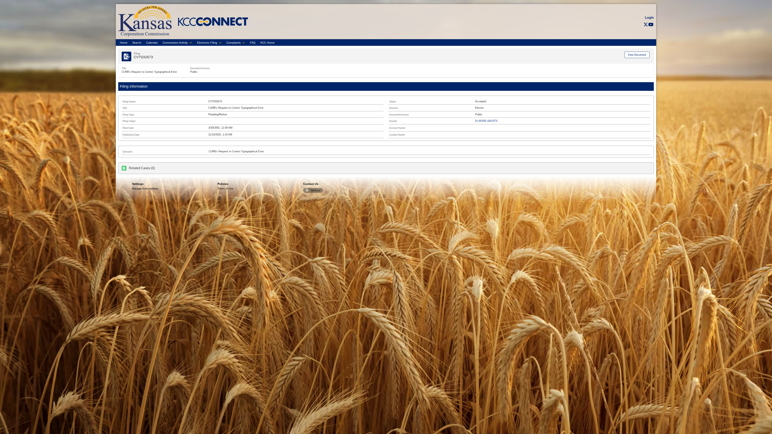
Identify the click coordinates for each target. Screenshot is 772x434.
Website (315, 190)
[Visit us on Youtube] (650, 24)
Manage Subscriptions (145, 188)
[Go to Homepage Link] (145, 20)
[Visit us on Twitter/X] (646, 24)
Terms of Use (225, 188)
